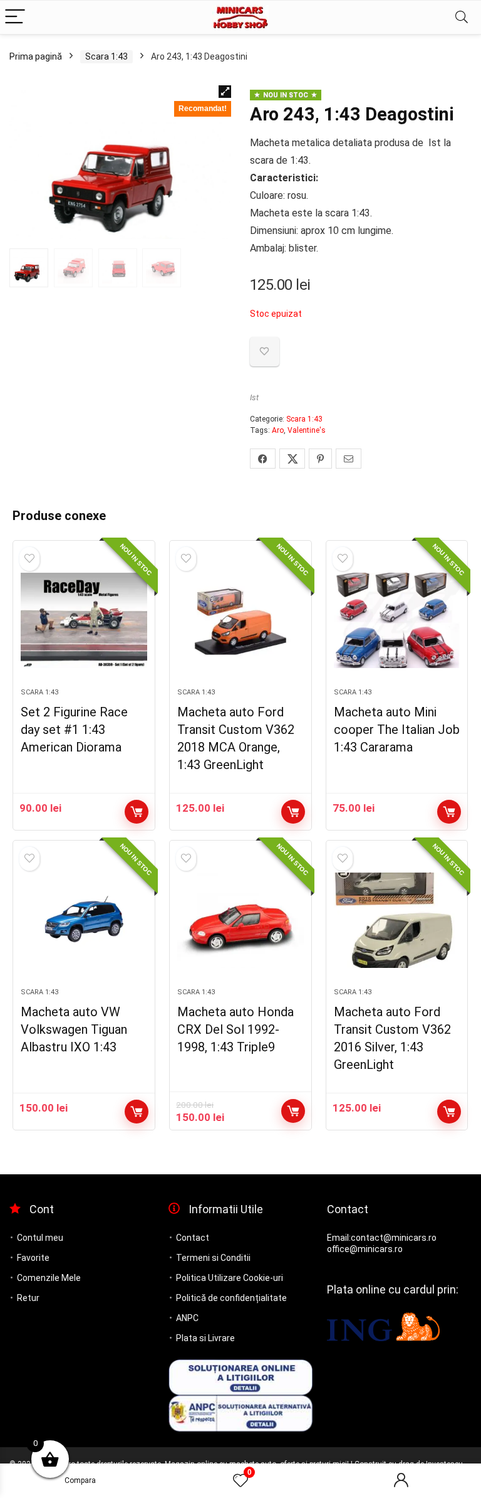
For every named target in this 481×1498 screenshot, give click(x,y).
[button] (225, 91)
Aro (278, 430)
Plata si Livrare (205, 1338)
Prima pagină (35, 56)
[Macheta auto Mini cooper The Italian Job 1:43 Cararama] (397, 620)
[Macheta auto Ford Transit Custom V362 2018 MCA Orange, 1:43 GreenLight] (240, 620)
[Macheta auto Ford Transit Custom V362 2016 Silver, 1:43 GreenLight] (397, 920)
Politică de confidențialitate (231, 1298)
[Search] (462, 17)
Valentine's (306, 430)
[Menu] (15, 17)
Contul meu (40, 1238)
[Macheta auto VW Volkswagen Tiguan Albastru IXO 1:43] (84, 920)
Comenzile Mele (49, 1278)
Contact (192, 1238)
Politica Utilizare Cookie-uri (229, 1278)
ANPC (187, 1318)
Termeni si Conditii (213, 1258)
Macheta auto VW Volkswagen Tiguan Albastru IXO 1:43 (74, 1029)
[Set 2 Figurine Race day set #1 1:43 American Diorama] (84, 620)
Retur (28, 1298)
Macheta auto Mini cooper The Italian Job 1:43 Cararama (397, 729)
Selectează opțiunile (449, 812)
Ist (254, 397)
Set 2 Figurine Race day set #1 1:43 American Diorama (74, 729)
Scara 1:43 (106, 56)
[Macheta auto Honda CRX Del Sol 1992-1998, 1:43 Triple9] (240, 920)
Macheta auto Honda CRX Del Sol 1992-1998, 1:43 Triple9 (235, 1029)
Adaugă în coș (136, 812)
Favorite (33, 1258)
